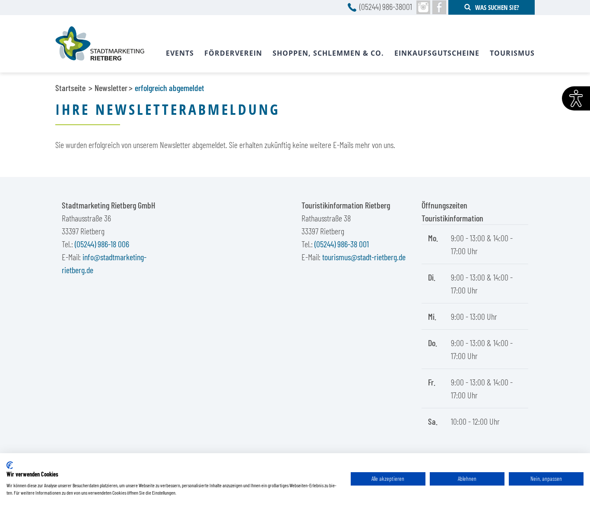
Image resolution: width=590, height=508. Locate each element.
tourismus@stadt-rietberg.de (364, 257)
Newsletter (111, 87)
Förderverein (233, 53)
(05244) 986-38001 (385, 6)
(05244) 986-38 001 (341, 244)
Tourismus (512, 53)
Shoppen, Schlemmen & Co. (328, 53)
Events (180, 53)
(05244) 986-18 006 (102, 244)
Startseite (70, 87)
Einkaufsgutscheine (436, 53)
